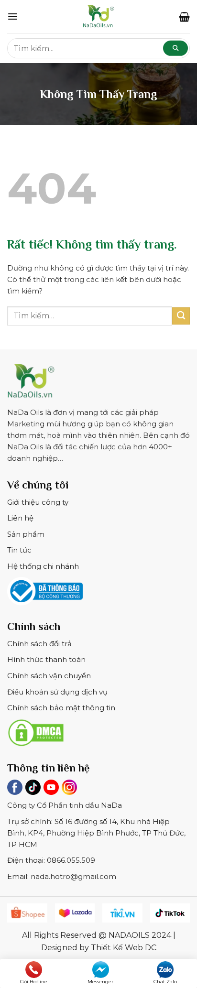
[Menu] (12, 16)
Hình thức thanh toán (46, 659)
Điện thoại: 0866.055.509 (51, 860)
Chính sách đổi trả (39, 643)
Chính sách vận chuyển (49, 675)
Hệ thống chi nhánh (43, 566)
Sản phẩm (25, 534)
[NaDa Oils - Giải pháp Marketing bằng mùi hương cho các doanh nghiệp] (98, 16)
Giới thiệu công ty (37, 502)
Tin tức (19, 549)
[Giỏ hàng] (184, 16)
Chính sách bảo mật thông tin (61, 707)
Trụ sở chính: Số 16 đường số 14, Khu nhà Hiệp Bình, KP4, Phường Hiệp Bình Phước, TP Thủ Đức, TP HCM (96, 833)
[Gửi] (181, 316)
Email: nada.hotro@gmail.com (61, 876)
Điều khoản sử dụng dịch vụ (57, 691)
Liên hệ (20, 517)
